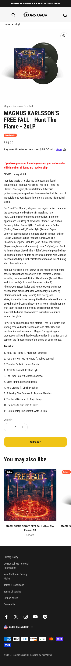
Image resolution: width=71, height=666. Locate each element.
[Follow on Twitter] (16, 616)
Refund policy (11, 597)
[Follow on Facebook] (6, 616)
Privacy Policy (11, 556)
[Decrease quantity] (8, 427)
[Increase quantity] (22, 427)
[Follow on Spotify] (45, 616)
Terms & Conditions (14, 584)
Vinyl (17, 24)
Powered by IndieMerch (41, 655)
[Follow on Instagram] (25, 616)
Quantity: (8, 419)
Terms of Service (12, 591)
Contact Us (9, 604)
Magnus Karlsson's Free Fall (18, 106)
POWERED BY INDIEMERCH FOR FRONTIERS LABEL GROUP (35, 3)
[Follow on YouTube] (35, 616)
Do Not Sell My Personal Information (16, 565)
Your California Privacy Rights (15, 576)
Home (7, 24)
